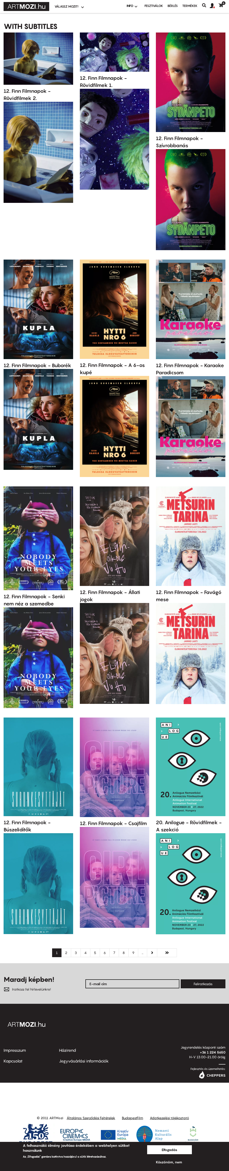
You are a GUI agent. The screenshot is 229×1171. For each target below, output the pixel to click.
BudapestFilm (132, 1118)
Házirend (67, 1050)
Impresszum (15, 1050)
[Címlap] (26, 6)
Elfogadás (169, 1150)
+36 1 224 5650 (212, 1052)
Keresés (206, 5)
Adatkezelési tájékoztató (169, 1118)
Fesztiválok (153, 6)
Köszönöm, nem (169, 1162)
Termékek (189, 6)
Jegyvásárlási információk (84, 1061)
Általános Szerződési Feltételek (91, 1118)
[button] (214, 6)
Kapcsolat (13, 1061)
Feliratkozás (203, 984)
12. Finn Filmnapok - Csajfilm (113, 823)
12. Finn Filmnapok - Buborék (37, 365)
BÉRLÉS (173, 6)
